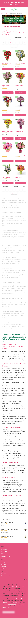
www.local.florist (18, 598)
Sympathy (3, 564)
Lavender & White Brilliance (6, 86)
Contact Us (3, 574)
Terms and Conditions (6, 576)
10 (21, 42)
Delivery (3, 554)
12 (12, 46)
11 (24, 42)
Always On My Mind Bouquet (19, 132)
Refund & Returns (5, 556)
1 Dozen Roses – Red (6, 63)
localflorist (5, 602)
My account (4, 549)
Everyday (3, 568)
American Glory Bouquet (7, 109)
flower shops (16, 602)
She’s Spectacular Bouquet (20, 155)
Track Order (4, 551)
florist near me (12, 604)
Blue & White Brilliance (20, 63)
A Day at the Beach (6, 177)
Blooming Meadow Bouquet (19, 86)
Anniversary (4, 566)
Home (2, 13)
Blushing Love (18, 109)
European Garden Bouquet (7, 131)
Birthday (3, 562)
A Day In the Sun (18, 177)
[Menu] (3, 9)
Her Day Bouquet (5, 155)
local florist (14, 586)
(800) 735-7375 (6, 607)
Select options (7, 68)
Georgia (5, 13)
